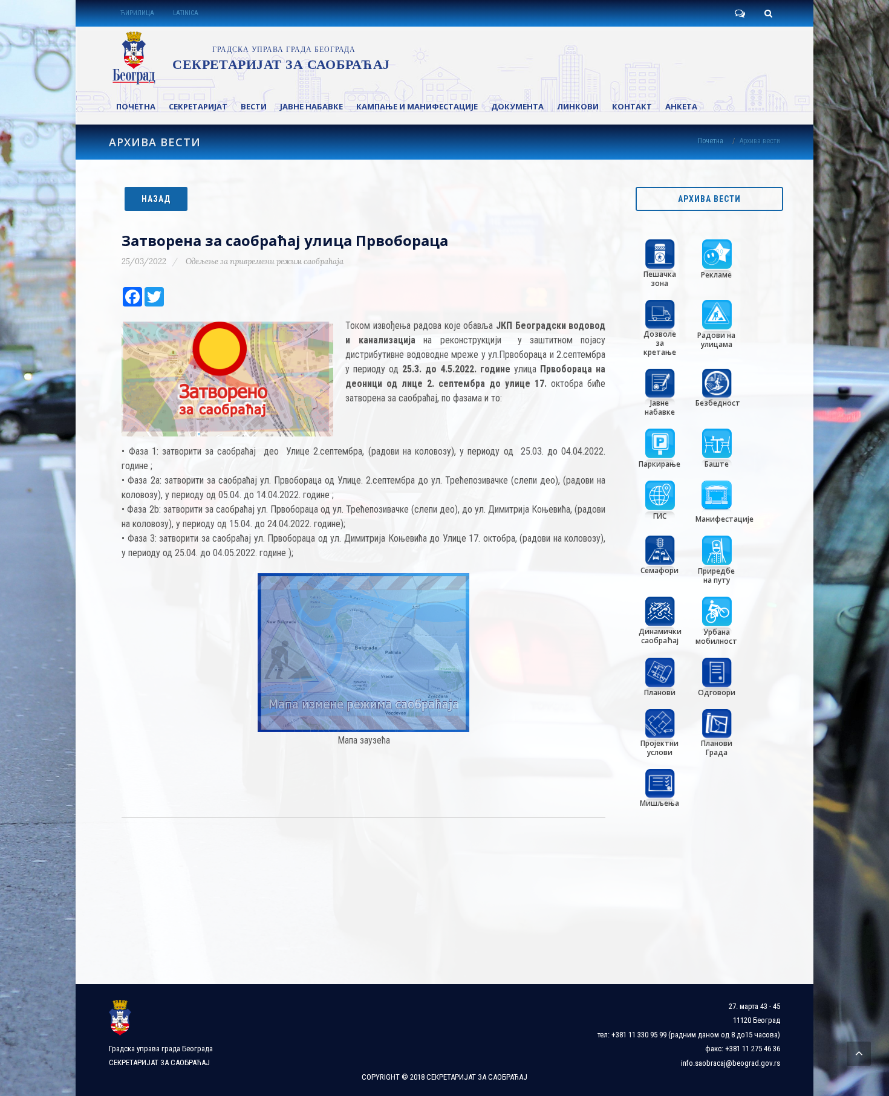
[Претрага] (768, 13)
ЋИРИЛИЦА (137, 13)
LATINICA (185, 13)
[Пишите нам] (740, 13)
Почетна (710, 141)
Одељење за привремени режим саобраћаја (265, 261)
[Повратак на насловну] (249, 58)
